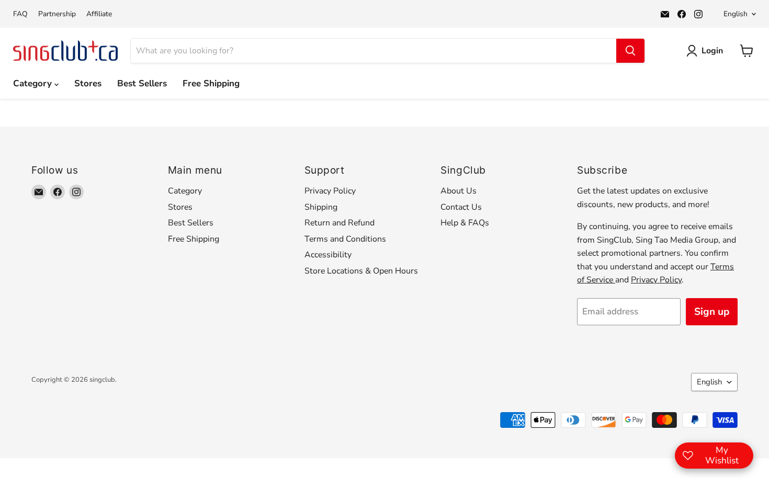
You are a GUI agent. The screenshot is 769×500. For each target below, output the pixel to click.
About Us (458, 191)
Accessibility (328, 254)
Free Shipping (211, 83)
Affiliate (99, 14)
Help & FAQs (464, 223)
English (735, 14)
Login (712, 50)
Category (33, 83)
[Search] (630, 51)
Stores (87, 83)
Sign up (711, 312)
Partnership (57, 14)
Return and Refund (339, 223)
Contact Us (461, 207)
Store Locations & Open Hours (361, 271)
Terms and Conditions (345, 239)
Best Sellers (142, 83)
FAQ (20, 14)
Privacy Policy (330, 191)
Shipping (320, 207)
